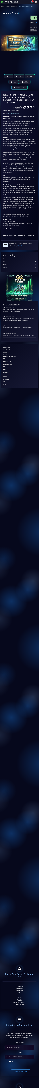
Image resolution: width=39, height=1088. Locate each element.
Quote (20, 76)
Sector (5, 372)
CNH (4, 121)
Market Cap (7, 347)
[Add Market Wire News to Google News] (31, 108)
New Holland (15, 121)
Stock (7, 6)
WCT (21, 22)
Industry (6, 369)
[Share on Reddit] (24, 108)
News (15, 6)
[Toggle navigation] (36, 2)
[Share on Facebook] (27, 108)
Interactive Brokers (19, 1002)
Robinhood (19, 986)
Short (30, 76)
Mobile (19, 1052)
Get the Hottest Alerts (20, 1072)
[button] (28, 2)
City (4, 384)
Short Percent (7, 364)
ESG (12, 6)
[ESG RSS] (34, 108)
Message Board (20, 88)
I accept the (21, 1062)
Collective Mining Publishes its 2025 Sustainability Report (18, 335)
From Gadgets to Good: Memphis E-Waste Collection (17, 327)
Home (2, 6)
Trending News (10, 12)
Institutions (7, 361)
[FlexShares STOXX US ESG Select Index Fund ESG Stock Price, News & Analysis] (5, 245)
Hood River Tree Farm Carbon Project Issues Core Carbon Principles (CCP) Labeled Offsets (18, 310)
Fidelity (19, 1000)
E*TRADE (19, 989)
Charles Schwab (19, 1004)
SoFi (19, 998)
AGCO (5, 22)
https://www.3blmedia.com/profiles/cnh (21, 223)
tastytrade (19, 991)
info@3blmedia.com (13, 225)
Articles (25, 82)
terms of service (25, 1062)
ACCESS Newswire (23, 116)
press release (18, 235)
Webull (19, 993)
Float (5, 352)
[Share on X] (21, 108)
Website (5, 376)
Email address (19, 1043)
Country (6, 379)
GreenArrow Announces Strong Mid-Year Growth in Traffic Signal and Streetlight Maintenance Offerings (18, 319)
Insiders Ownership (9, 356)
